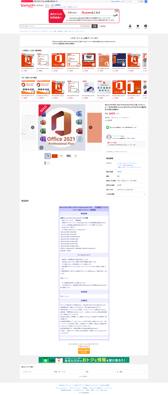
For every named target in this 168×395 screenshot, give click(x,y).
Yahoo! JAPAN (115, 1)
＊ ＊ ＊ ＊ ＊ (116, 136)
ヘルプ (122, 1)
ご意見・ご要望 (90, 390)
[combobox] (50, 26)
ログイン (47, 7)
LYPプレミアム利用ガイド (96, 388)
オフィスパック (80, 31)
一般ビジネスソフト (69, 31)
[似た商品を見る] (41, 148)
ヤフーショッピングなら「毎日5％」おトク (65, 7)
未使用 (119, 171)
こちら (125, 151)
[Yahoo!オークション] (32, 4)
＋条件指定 (102, 26)
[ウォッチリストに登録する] (32, 64)
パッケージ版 (52, 31)
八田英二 (141, 1)
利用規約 (85, 388)
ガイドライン (108, 388)
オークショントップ (25, 31)
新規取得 (57, 5)
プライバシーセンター (75, 388)
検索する (95, 26)
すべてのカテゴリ (85, 26)
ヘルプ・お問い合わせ (101, 390)
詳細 (135, 127)
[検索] (146, 1)
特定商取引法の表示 (66, 390)
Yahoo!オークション (65, 385)
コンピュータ (35, 31)
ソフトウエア (43, 31)
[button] (126, 194)
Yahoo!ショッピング (91, 385)
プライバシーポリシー (61, 388)
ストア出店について (78, 390)
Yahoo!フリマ (78, 385)
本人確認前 (132, 138)
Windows (60, 31)
